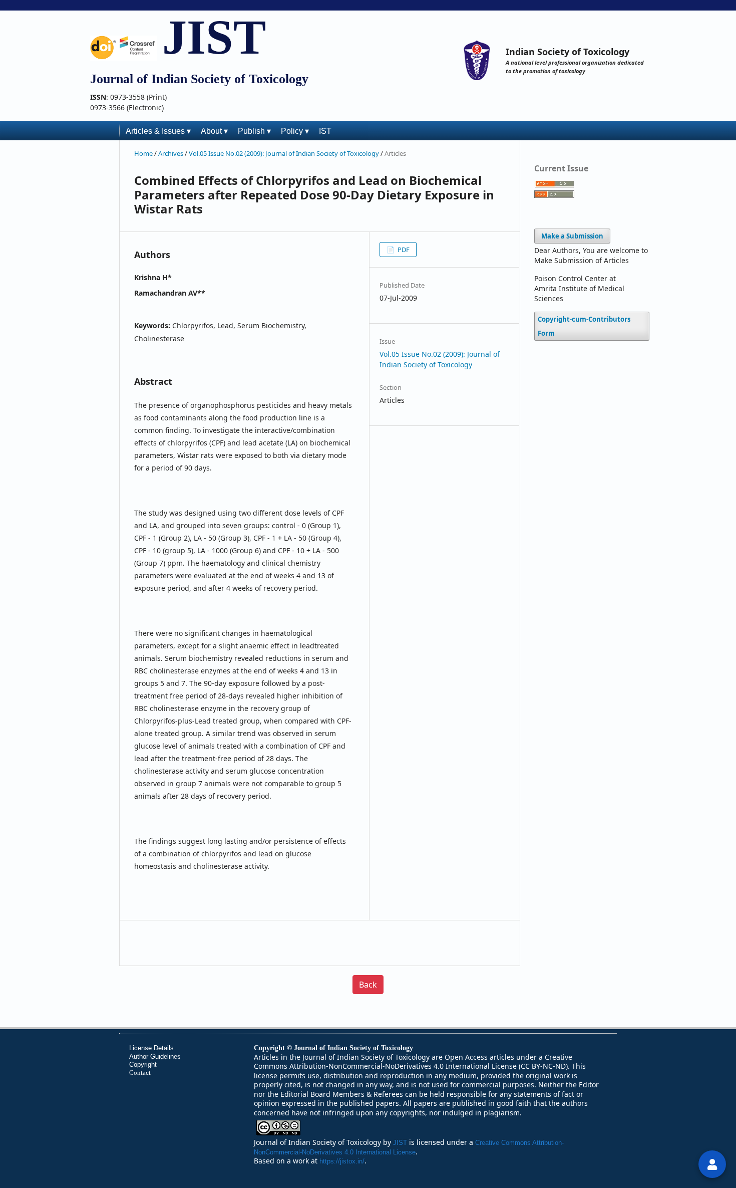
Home (144, 153)
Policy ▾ (295, 131)
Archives (171, 153)
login (712, 1164)
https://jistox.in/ (341, 1161)
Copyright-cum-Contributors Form (584, 326)
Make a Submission (572, 236)
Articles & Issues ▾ (158, 131)
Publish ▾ (254, 131)
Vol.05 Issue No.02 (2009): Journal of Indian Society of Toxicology (285, 153)
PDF (403, 249)
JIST (214, 37)
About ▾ (214, 131)
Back (368, 984)
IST (325, 131)
